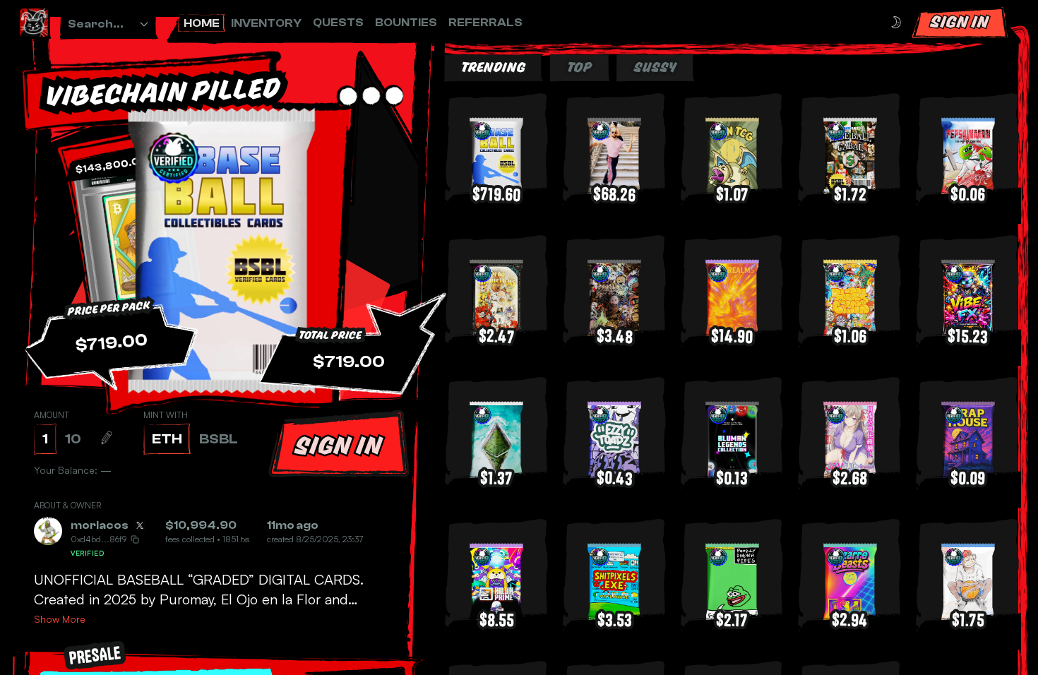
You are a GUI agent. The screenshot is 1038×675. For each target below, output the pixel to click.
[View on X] (139, 525)
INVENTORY (266, 23)
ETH (167, 439)
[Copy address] (135, 539)
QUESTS (338, 22)
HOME (202, 23)
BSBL (218, 439)
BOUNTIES (406, 22)
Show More (59, 619)
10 (73, 439)
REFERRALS (485, 22)
